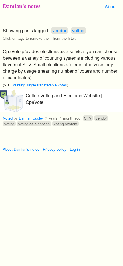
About (111, 6)
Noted (8, 118)
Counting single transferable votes (39, 85)
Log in (75, 149)
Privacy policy (54, 149)
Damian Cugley (31, 118)
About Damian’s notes (21, 149)
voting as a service (34, 123)
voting (78, 30)
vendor (59, 30)
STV (88, 118)
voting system (65, 123)
